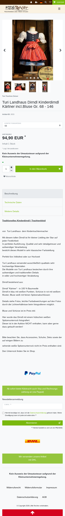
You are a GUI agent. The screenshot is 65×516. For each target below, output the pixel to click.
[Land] (41, 2)
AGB (44, 497)
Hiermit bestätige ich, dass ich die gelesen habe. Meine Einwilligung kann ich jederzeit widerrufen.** (33, 414)
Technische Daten (13, 202)
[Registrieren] (36, 2)
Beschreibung (11, 193)
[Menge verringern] (11, 170)
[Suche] (45, 2)
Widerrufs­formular (33, 487)
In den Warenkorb (38, 169)
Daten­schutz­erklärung (27, 497)
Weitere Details (12, 211)
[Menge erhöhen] (11, 167)
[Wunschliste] (50, 2)
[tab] (32, 193)
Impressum (51, 487)
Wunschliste (10, 176)
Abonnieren (31, 423)
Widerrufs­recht (13, 487)
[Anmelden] (31, 2)
